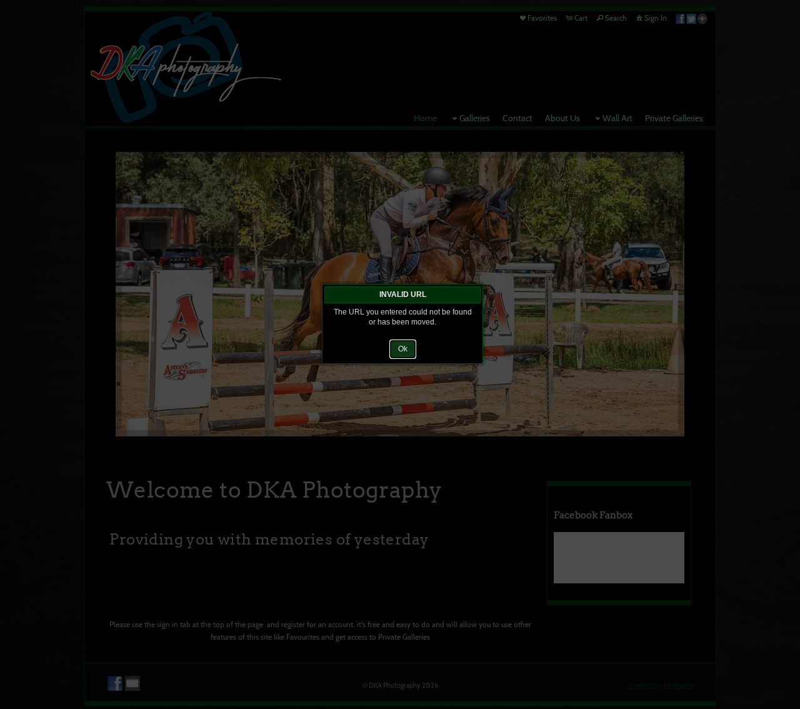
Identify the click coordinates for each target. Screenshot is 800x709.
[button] (403, 349)
